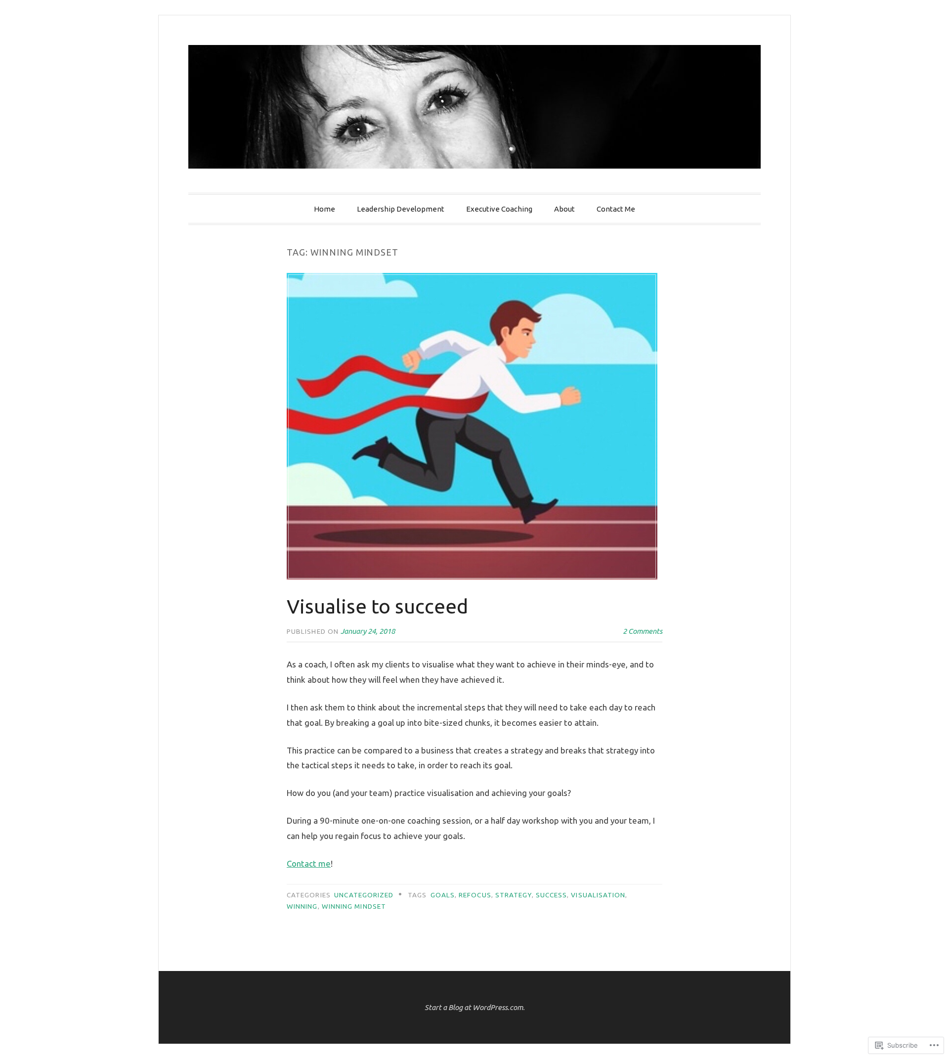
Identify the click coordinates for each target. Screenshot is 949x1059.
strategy (513, 895)
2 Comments (642, 631)
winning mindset (354, 906)
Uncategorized (363, 895)
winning (302, 906)
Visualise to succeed (377, 606)
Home (324, 209)
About (564, 209)
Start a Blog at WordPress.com (474, 1007)
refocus (475, 895)
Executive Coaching (499, 209)
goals (443, 895)
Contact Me (616, 209)
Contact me (309, 863)
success (551, 895)
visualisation (598, 895)
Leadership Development (400, 209)
